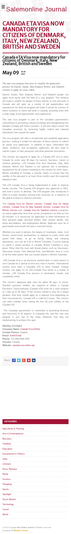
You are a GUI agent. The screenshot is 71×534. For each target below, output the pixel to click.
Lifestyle (6, 464)
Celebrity (6, 443)
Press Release (9, 469)
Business (7, 439)
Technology (8, 504)
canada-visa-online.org (23, 345)
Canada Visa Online (30, 329)
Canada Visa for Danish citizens (25, 204)
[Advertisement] (27, 393)
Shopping (7, 484)
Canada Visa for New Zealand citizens (31, 207)
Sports (5, 489)
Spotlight (6, 494)
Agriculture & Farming (13, 428)
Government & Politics (13, 454)
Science (6, 479)
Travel (5, 509)
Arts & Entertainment (12, 433)
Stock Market (9, 499)
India (4, 459)
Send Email (15, 335)
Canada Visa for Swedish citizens (40, 210)
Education (7, 449)
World (5, 514)
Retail (5, 474)
